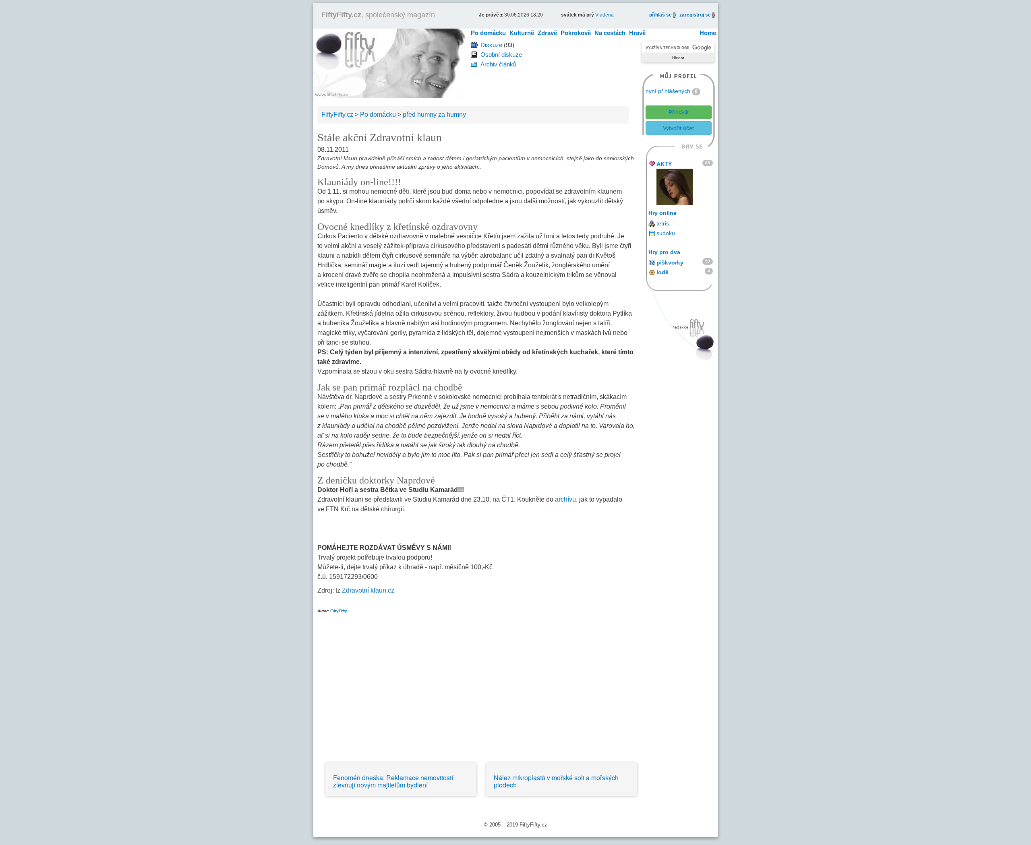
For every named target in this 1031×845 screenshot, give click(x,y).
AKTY (664, 164)
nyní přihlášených (668, 91)
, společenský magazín (378, 15)
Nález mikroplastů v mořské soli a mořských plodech (556, 781)
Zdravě (547, 32)
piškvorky (669, 262)
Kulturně (521, 32)
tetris (662, 223)
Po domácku (488, 32)
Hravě (637, 32)
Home (708, 32)
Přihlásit (679, 112)
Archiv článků (498, 64)
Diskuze (491, 44)
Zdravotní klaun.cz (368, 590)
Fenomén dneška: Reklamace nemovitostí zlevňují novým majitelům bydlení (393, 781)
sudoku (665, 233)
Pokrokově (576, 32)
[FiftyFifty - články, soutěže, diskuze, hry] (389, 62)
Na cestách (609, 32)
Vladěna (604, 15)
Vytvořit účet (678, 128)
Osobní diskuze (501, 54)
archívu (565, 499)
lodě (662, 272)
